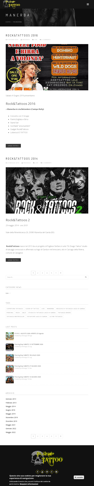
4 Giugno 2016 (13, 39)
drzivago (26, 39)
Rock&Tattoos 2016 (22, 35)
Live (35, 39)
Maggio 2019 (10, 414)
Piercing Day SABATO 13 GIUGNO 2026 (28, 377)
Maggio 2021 (10, 425)
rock (18, 312)
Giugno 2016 (10, 410)
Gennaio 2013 (11, 399)
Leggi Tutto (13, 146)
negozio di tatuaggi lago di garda (70, 308)
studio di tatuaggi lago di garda (41, 312)
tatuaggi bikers (64, 312)
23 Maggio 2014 (13, 163)
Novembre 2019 (12, 417)
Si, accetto (79, 477)
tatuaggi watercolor (15, 316)
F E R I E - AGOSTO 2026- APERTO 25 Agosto (29, 333)
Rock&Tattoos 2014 (22, 158)
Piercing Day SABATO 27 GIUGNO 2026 (28, 366)
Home (8, 22)
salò (24, 312)
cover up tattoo (32, 308)
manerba (50, 308)
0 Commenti (46, 39)
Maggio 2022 (10, 432)
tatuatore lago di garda (37, 316)
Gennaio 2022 (11, 428)
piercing (10, 312)
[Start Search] (85, 277)
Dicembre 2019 (11, 421)
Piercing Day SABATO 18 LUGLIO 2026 (27, 355)
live (43, 308)
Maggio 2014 (10, 406)
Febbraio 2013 (11, 403)
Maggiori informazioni (29, 484)
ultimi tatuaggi (56, 316)
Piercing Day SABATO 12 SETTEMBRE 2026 (29, 344)
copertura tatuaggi (15, 308)
